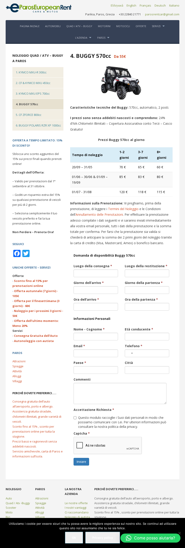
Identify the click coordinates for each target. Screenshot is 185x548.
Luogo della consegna (93, 266)
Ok (74, 537)
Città (129, 363)
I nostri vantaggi (75, 508)
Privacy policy (102, 537)
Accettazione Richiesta (94, 409)
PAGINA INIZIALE (29, 26)
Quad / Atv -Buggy (18, 503)
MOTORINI (104, 26)
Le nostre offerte (76, 503)
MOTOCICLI (123, 26)
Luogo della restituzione (146, 266)
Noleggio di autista (77, 517)
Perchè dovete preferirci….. (34, 393)
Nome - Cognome (89, 329)
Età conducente (139, 329)
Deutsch (160, 5)
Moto (9, 512)
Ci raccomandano (77, 512)
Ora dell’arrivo (86, 299)
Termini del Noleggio (123, 209)
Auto (9, 498)
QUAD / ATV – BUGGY (79, 26)
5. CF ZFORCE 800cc (28, 115)
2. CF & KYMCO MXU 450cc (33, 83)
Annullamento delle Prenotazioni (99, 214)
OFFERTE (141, 26)
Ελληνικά (117, 5)
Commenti (82, 379)
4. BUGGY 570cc (27, 104)
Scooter (11, 508)
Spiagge (17, 366)
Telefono (133, 346)
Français (145, 5)
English (131, 5)
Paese (80, 363)
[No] (179, 533)
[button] (150, 538)
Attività (17, 371)
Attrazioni (18, 361)
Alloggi (16, 376)
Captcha (82, 433)
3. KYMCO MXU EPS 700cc (33, 93)
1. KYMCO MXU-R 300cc (31, 72)
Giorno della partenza (144, 283)
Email (79, 346)
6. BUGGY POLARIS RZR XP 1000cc (38, 125)
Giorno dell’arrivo (89, 283)
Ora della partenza (141, 299)
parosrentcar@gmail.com (162, 14)
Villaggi (17, 381)
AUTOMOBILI (53, 26)
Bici (8, 517)
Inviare (81, 461)
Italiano (174, 5)
